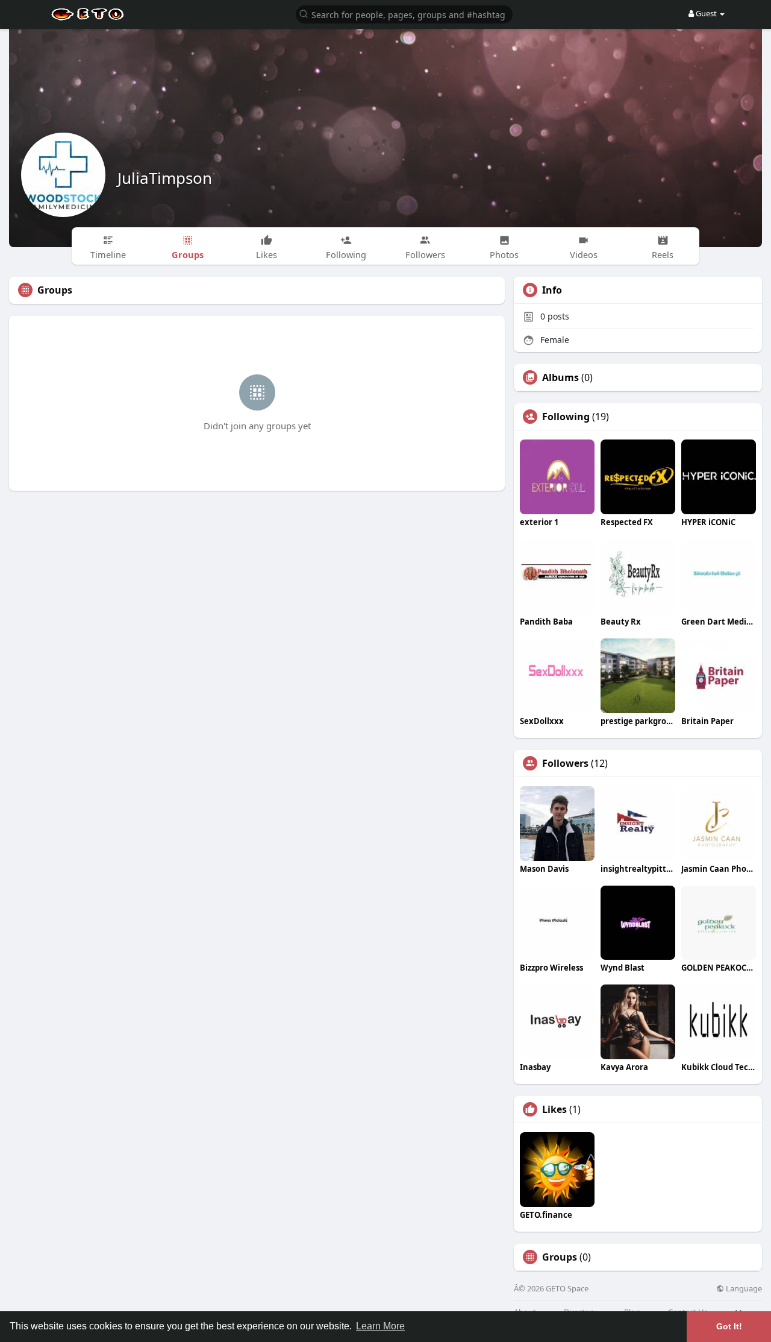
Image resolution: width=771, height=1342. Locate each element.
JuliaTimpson (164, 178)
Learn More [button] (380, 1326)
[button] (404, 14)
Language (743, 1289)
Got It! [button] (729, 1326)
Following (566, 416)
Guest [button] (706, 13)
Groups (559, 1257)
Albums (560, 377)
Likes (554, 1109)
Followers (565, 763)
